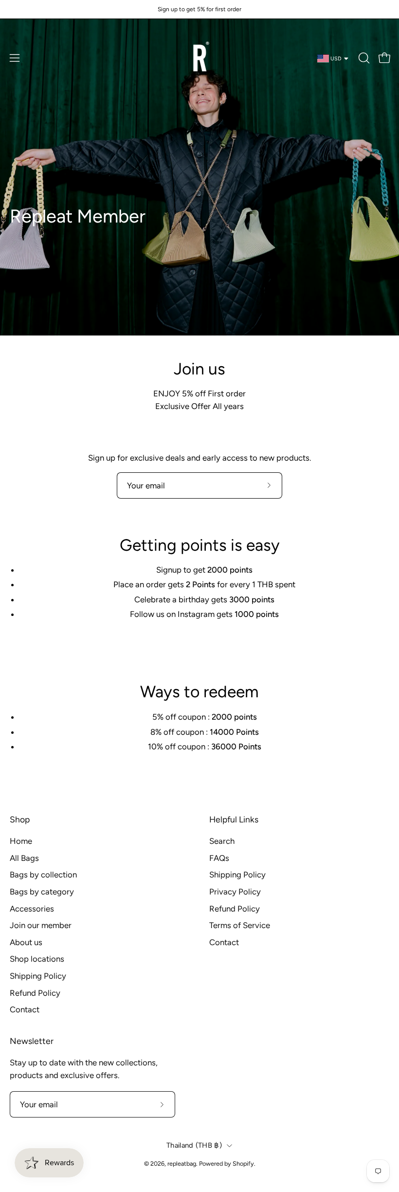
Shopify (243, 1163)
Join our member (41, 925)
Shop (20, 819)
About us (26, 942)
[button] (363, 58)
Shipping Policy (38, 976)
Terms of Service (239, 925)
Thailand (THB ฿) (194, 1145)
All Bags (24, 858)
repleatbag (181, 1163)
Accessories (32, 908)
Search (222, 841)
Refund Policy (35, 993)
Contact (24, 1009)
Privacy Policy (235, 891)
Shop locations (37, 959)
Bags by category (42, 891)
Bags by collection (43, 874)
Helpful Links (233, 819)
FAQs (219, 858)
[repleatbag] (199, 58)
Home (21, 841)
